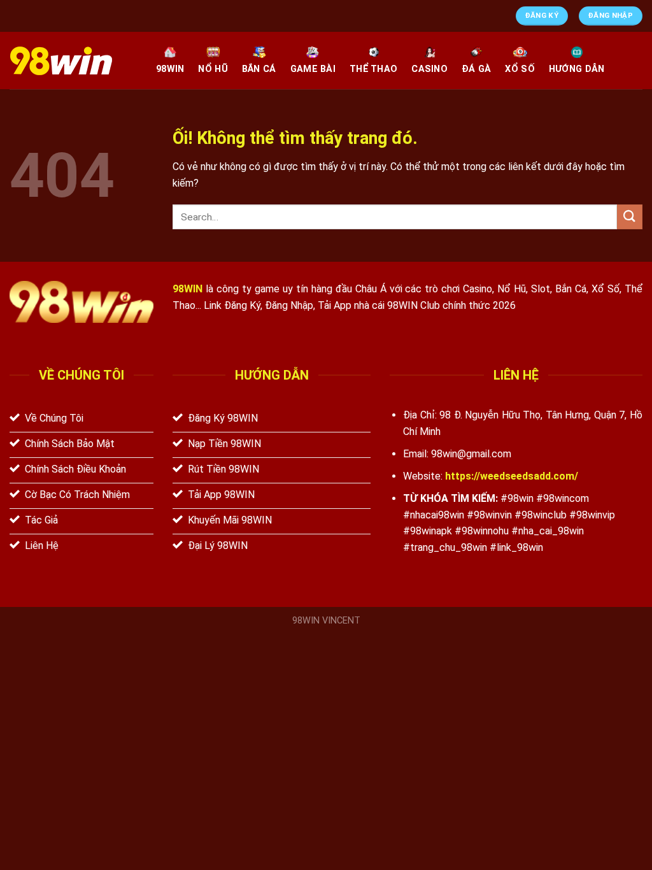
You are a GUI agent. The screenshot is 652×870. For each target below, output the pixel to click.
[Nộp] (629, 216)
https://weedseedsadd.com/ (511, 476)
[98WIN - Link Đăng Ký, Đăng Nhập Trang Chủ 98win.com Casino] (73, 60)
